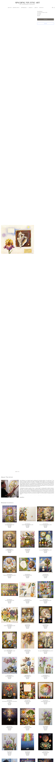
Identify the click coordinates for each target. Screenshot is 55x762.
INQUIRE (45, 23)
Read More (22, 497)
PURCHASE (45, 19)
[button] (16, 7)
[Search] (52, 7)
